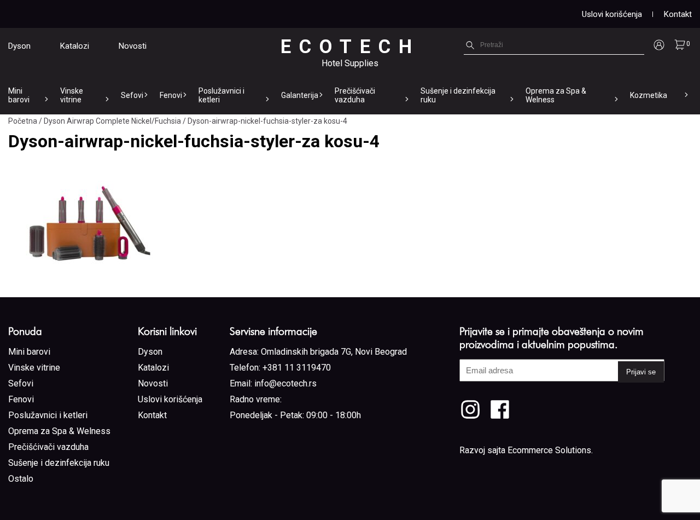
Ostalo (20, 478)
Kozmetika (648, 95)
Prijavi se (641, 372)
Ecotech (350, 47)
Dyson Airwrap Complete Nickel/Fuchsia (112, 121)
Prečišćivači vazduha (355, 95)
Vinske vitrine (71, 95)
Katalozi (74, 46)
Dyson (19, 46)
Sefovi (132, 95)
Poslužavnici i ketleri (221, 95)
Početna (22, 121)
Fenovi (171, 95)
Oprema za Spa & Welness (556, 95)
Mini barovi (19, 95)
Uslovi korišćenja (612, 14)
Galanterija (299, 95)
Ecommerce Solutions (549, 450)
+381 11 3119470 (296, 367)
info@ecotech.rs (285, 383)
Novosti (133, 46)
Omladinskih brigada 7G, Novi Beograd (334, 351)
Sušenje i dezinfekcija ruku (458, 95)
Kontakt (678, 14)
